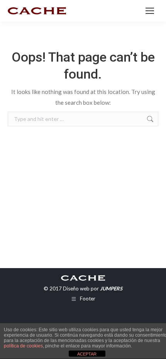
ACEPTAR (87, 354)
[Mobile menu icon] (149, 10)
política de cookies (23, 346)
